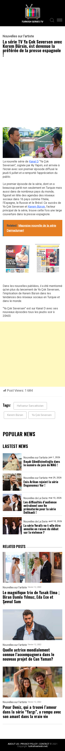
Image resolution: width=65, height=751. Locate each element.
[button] (59, 20)
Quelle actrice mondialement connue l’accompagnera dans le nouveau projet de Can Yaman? (28, 654)
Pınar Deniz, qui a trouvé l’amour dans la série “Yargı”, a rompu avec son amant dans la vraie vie (32, 712)
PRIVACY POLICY (29, 744)
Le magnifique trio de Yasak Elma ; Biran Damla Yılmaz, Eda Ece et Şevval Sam (31, 597)
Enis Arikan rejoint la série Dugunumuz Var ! (40, 483)
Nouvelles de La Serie (35, 498)
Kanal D (34, 161)
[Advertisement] (32, 93)
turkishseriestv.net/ (38, 746)
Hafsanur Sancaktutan (30, 405)
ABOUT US (13, 744)
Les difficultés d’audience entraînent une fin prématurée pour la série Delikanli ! (40, 507)
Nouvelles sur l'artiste (18, 36)
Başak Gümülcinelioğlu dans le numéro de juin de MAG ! (41, 463)
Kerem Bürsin (36, 206)
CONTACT (44, 744)
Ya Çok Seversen (42, 415)
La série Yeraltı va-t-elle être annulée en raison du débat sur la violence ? (41, 529)
